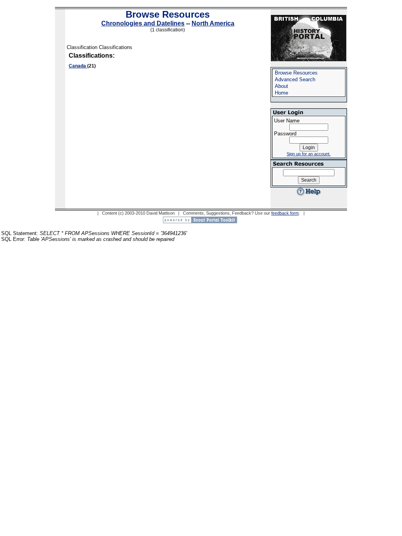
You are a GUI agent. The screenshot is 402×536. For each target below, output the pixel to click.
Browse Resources (168, 14)
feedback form (285, 213)
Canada (78, 66)
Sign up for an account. (309, 153)
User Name (287, 121)
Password (285, 134)
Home (281, 93)
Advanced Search (295, 79)
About (281, 86)
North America (213, 23)
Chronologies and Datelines (143, 23)
